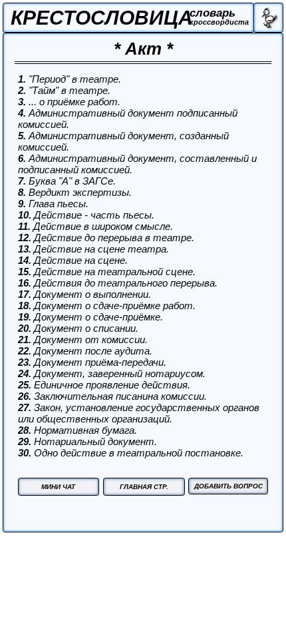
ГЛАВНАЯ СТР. (144, 486)
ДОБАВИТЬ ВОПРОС (228, 486)
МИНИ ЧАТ (58, 486)
